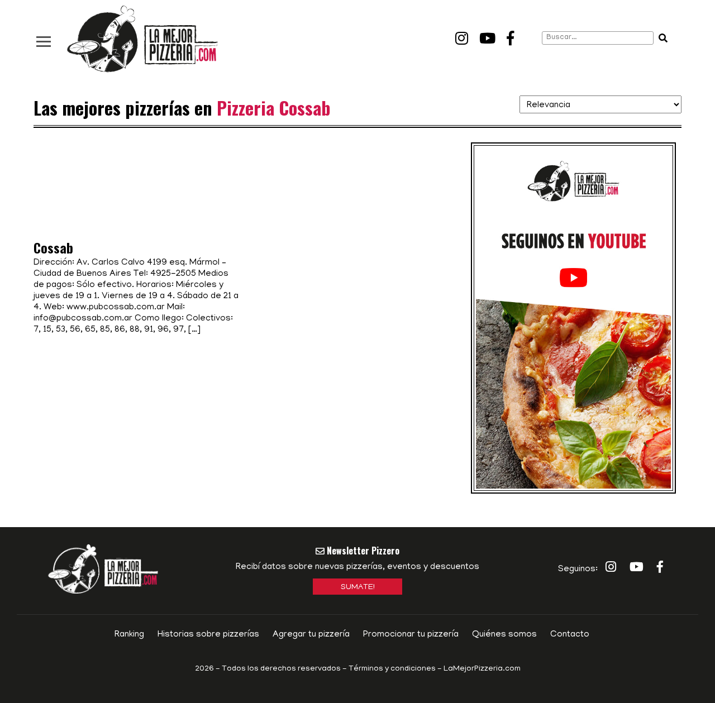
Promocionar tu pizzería (411, 635)
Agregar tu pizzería (311, 635)
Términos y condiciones (392, 669)
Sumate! (358, 588)
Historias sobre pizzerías (208, 635)
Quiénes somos (504, 635)
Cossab (53, 247)
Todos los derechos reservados (281, 669)
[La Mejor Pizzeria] (142, 39)
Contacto (569, 635)
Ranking (129, 635)
